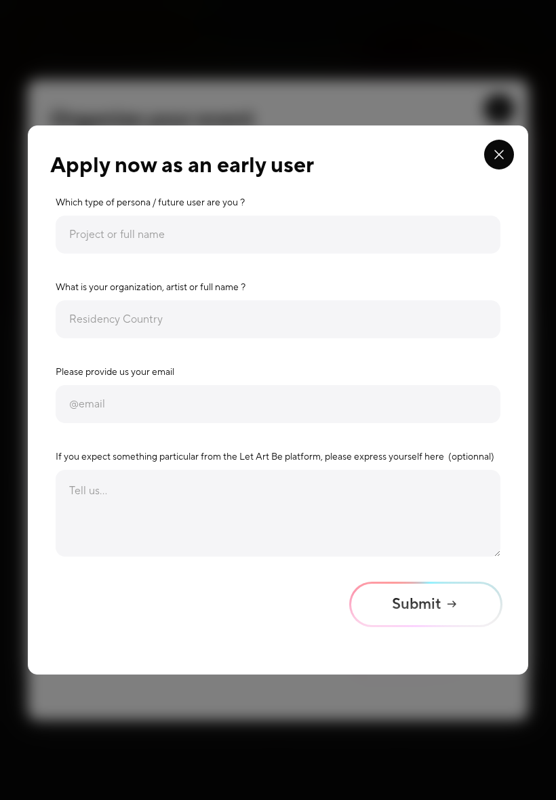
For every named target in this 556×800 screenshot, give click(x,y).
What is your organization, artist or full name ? (150, 287)
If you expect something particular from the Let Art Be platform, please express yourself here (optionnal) (275, 457)
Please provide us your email (115, 372)
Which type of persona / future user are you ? (150, 203)
